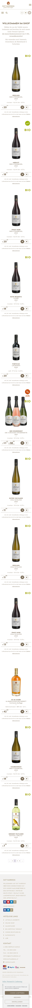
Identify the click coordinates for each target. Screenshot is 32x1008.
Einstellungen (17, 1002)
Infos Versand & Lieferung (12, 981)
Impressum (24, 1005)
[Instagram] (14, 902)
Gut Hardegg (9, 880)
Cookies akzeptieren (17, 993)
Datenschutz (18, 1005)
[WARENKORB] (29, 12)
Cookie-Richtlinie (11, 1005)
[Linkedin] (11, 902)
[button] (22, 107)
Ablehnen (17, 997)
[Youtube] (8, 902)
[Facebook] (5, 902)
